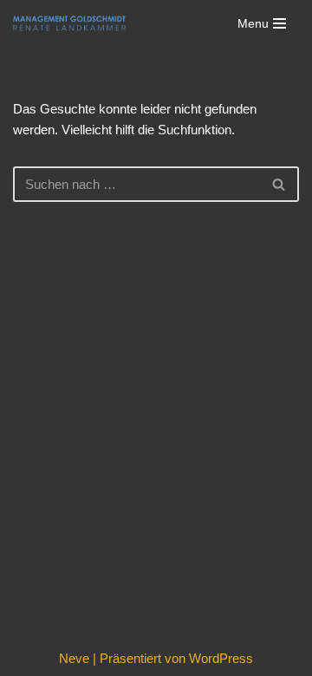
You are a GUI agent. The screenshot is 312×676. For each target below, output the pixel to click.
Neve (74, 658)
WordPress (221, 658)
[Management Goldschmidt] (69, 23)
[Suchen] (279, 184)
